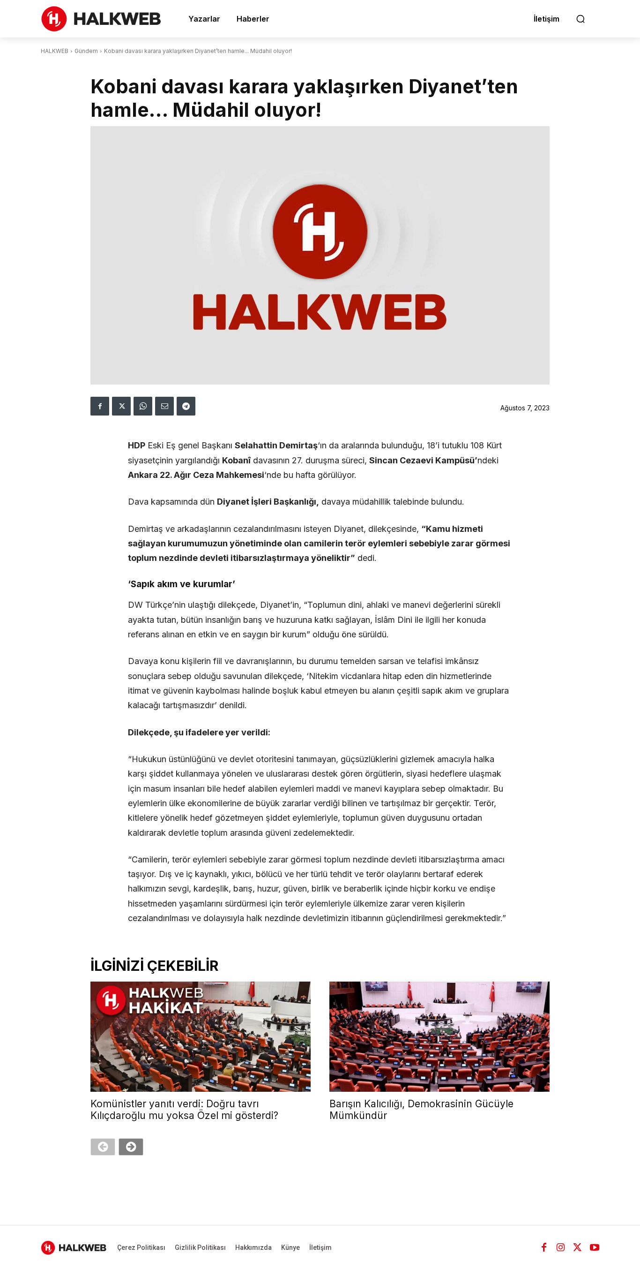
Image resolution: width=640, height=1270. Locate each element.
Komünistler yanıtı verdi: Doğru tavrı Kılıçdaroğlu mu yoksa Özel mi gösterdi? (184, 1109)
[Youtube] (594, 1247)
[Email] (164, 406)
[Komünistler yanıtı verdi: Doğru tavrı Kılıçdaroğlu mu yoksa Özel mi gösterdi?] (200, 1037)
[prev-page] (102, 1147)
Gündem (86, 50)
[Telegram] (186, 406)
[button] (580, 19)
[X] (121, 406)
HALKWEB (54, 50)
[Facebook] (99, 406)
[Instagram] (561, 1247)
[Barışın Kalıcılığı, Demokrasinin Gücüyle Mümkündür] (439, 1037)
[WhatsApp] (143, 406)
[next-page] (131, 1147)
